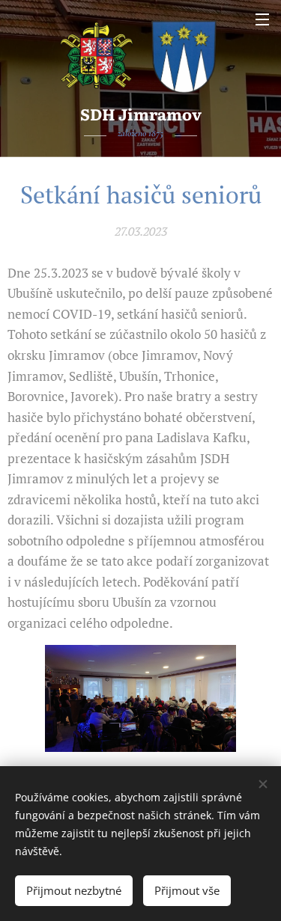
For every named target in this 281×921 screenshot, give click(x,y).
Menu (262, 19)
